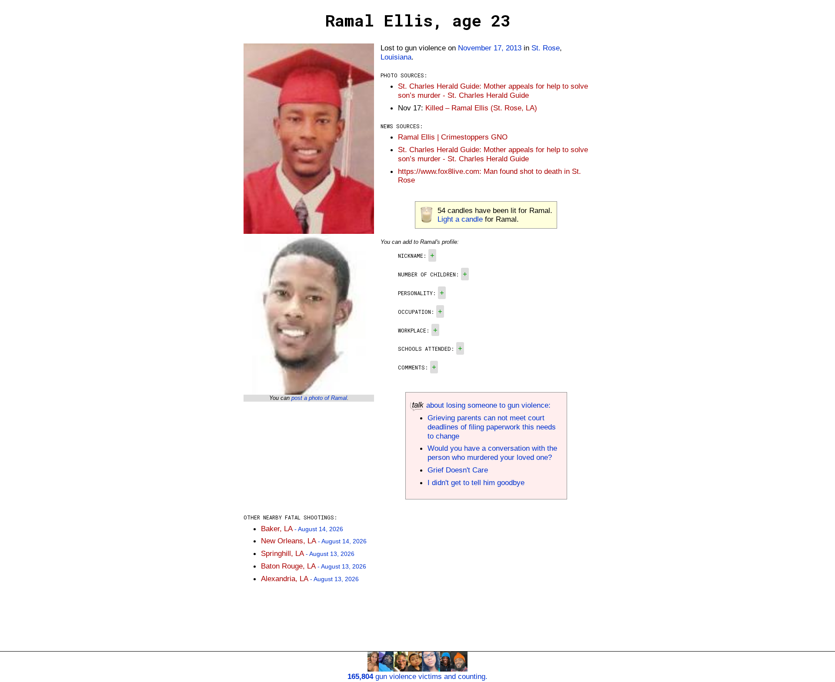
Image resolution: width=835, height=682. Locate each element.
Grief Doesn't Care (458, 470)
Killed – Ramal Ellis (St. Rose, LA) (481, 107)
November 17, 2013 (489, 47)
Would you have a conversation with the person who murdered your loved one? (492, 453)
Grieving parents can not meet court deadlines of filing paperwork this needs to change (492, 426)
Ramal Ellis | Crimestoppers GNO (453, 137)
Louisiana (396, 57)
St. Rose (545, 47)
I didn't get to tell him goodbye (476, 482)
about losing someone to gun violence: (487, 405)
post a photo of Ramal (319, 398)
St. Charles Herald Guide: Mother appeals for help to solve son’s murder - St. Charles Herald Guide (493, 91)
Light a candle (460, 219)
